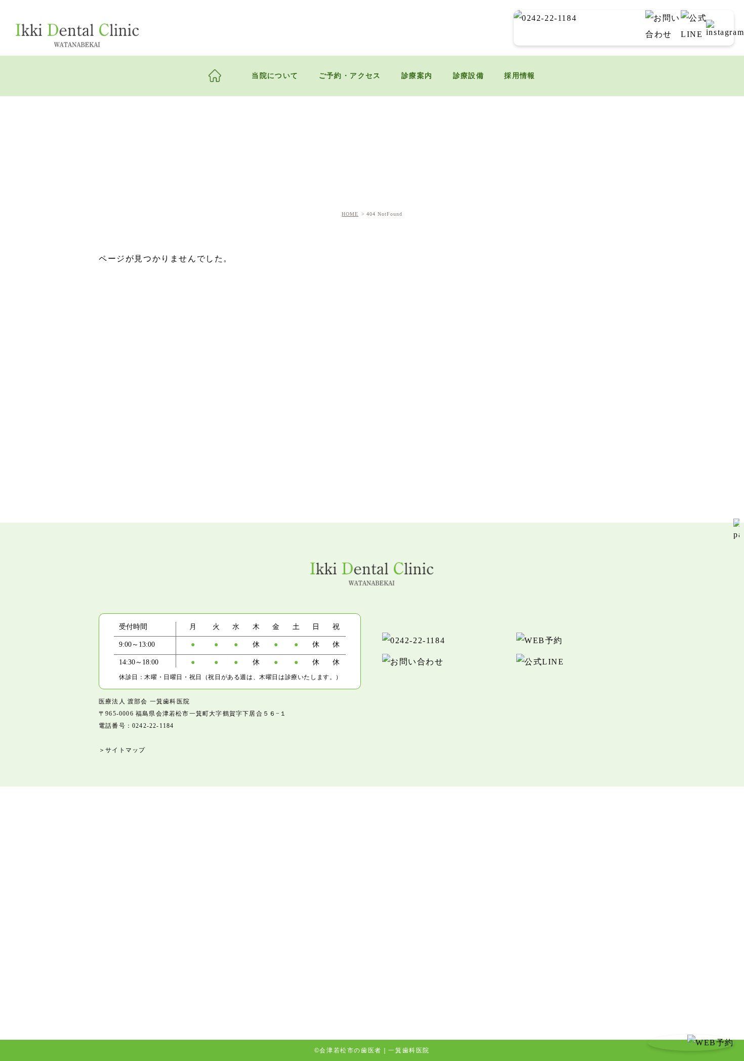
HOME (350, 214)
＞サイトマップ (122, 750)
